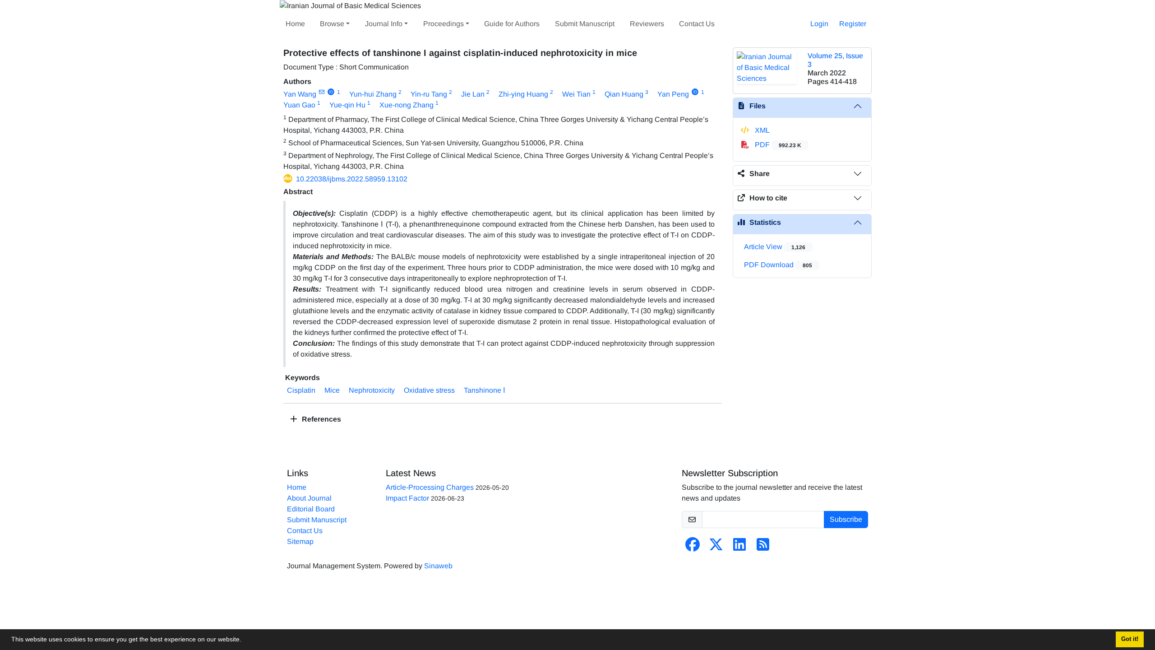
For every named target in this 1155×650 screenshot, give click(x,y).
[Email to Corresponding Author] (321, 92)
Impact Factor (407, 498)
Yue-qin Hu (347, 105)
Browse (332, 24)
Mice (332, 390)
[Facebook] (692, 547)
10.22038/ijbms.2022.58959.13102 (351, 179)
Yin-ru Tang (429, 94)
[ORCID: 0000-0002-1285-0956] (331, 92)
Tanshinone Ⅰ (484, 390)
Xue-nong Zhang (406, 105)
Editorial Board (311, 509)
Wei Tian (576, 94)
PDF (777, 145)
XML (761, 130)
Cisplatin (301, 390)
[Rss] (763, 547)
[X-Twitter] (716, 547)
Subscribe (846, 519)
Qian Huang (624, 94)
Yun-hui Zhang (373, 94)
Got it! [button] (1129, 639)
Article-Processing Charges (430, 487)
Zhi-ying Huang (523, 94)
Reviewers (647, 24)
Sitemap (300, 541)
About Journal (309, 498)
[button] (244, 640)
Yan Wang (299, 94)
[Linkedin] (739, 547)
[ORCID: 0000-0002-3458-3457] (695, 92)
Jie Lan (473, 94)
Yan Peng (673, 94)
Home (295, 24)
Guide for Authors (512, 24)
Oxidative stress (429, 390)
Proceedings (443, 24)
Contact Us (697, 24)
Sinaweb (438, 566)
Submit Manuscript (584, 24)
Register (852, 24)
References (320, 419)
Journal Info (383, 24)
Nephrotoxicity (372, 390)
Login (819, 24)
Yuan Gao (299, 105)
